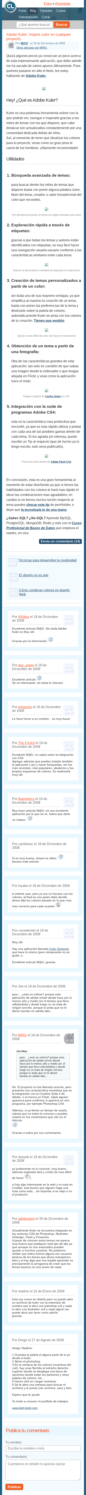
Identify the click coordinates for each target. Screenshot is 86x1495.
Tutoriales (46, 10)
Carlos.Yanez (53, 396)
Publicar (14, 1487)
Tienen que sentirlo (49, 320)
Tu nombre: (13, 1442)
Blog (33, 10)
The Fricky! (26, 743)
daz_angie (26, 665)
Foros (22, 10)
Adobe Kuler (36, 76)
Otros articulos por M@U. (31, 47)
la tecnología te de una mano (44, 509)
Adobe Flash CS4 (61, 461)
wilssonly (25, 707)
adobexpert (26, 1218)
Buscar (61, 24)
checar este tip (37, 505)
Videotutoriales (28, 17)
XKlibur (23, 617)
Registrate (63, 3)
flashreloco (26, 799)
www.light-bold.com (25, 1408)
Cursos (60, 10)
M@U (24, 43)
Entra (48, 3)
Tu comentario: (16, 1456)
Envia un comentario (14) (60, 541)
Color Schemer (59, 948)
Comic (46, 17)
